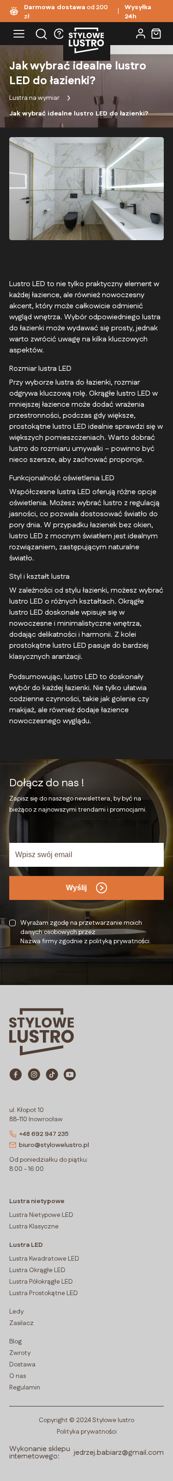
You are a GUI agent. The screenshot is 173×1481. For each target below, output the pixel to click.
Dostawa (22, 1364)
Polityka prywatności (87, 1431)
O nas (17, 1376)
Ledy (16, 1311)
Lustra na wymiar (34, 98)
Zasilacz (21, 1323)
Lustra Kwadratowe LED (44, 1258)
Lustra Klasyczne (34, 1226)
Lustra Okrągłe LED (37, 1270)
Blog (15, 1341)
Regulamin (24, 1387)
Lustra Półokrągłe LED (41, 1281)
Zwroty (19, 1353)
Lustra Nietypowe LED (41, 1215)
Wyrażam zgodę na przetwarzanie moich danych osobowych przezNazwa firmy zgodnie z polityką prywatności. (85, 932)
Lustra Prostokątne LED (43, 1293)
